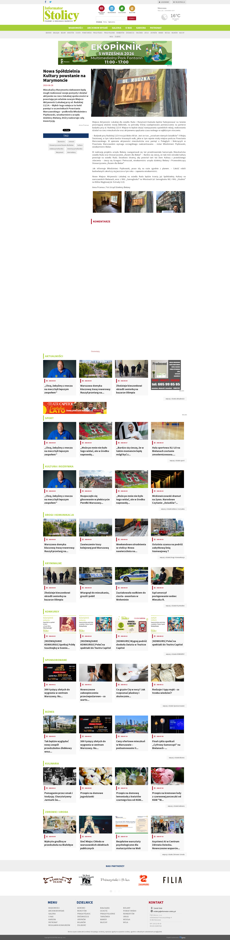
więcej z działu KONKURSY (175, 654)
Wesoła (167, 33)
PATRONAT (156, 27)
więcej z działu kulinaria (176, 806)
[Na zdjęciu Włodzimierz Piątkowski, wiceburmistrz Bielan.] (107, 202)
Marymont (59, 152)
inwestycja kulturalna (74, 149)
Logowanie (165, 2)
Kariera (141, 27)
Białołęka (56, 33)
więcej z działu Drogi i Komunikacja (172, 557)
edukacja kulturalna (56, 149)
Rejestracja (180, 2)
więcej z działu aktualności (175, 399)
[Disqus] (139, 257)
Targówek (139, 33)
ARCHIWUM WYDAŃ (101, 13)
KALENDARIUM (112, 12)
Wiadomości (76, 27)
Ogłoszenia (111, 22)
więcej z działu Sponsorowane (173, 706)
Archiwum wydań (97, 27)
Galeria (116, 27)
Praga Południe (109, 33)
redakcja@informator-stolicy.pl (164, 911)
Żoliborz (118, 36)
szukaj (132, 18)
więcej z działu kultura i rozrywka (172, 509)
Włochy (181, 33)
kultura (80, 145)
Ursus (146, 33)
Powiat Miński (87, 33)
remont (71, 141)
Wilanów (175, 33)
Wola (111, 36)
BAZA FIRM (132, 12)
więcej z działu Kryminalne (175, 606)
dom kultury (71, 152)
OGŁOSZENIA (122, 12)
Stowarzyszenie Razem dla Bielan (61, 145)
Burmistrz (61, 141)
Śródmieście (130, 33)
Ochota (78, 33)
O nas (128, 27)
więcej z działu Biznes (176, 758)
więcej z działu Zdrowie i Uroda (173, 854)
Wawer (160, 33)
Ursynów (153, 33)
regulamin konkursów (59, 925)
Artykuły (99, 22)
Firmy (105, 22)
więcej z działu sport (177, 460)
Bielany (63, 33)
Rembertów (120, 33)
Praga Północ (98, 33)
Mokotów (70, 33)
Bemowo (49, 33)
